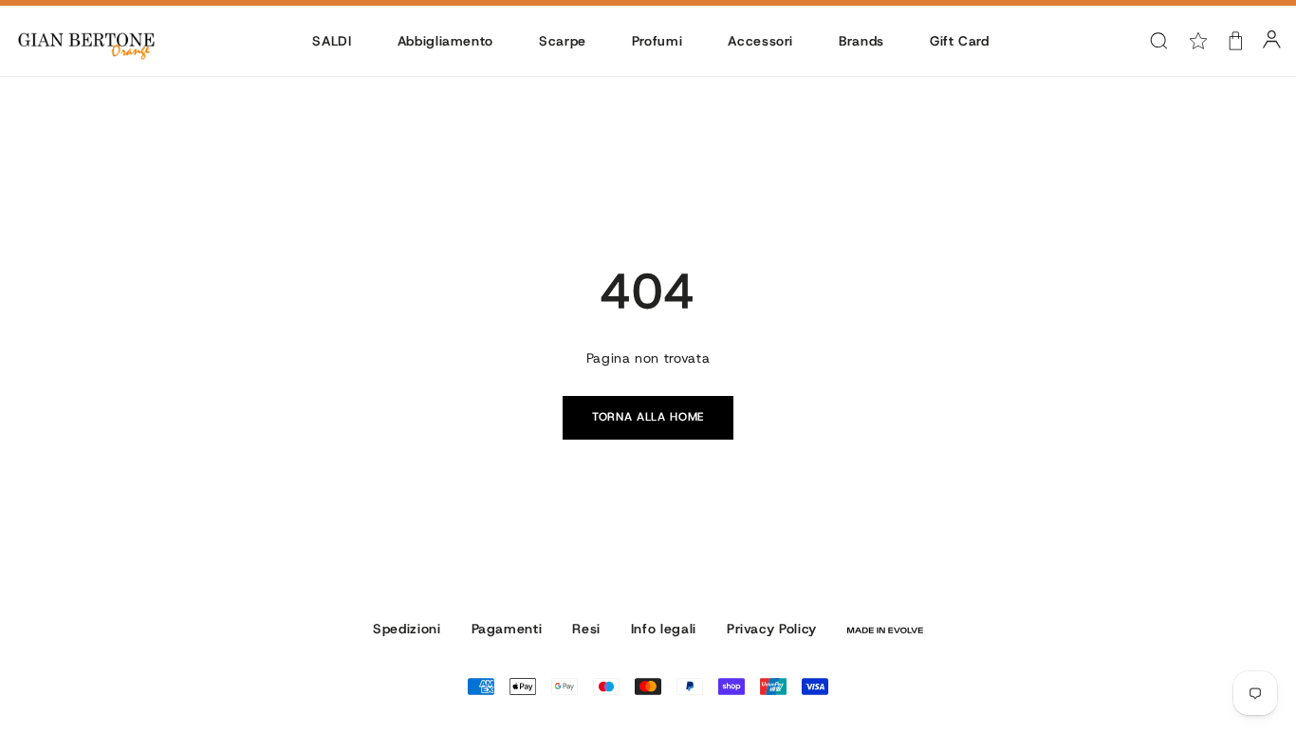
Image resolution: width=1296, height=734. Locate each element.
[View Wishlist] (1198, 40)
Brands (861, 40)
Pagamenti (507, 628)
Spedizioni (406, 628)
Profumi (657, 40)
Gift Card (960, 40)
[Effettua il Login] (1272, 40)
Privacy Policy (772, 628)
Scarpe (562, 40)
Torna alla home (648, 416)
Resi (586, 628)
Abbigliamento (445, 40)
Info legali (663, 628)
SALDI (331, 40)
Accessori (760, 40)
